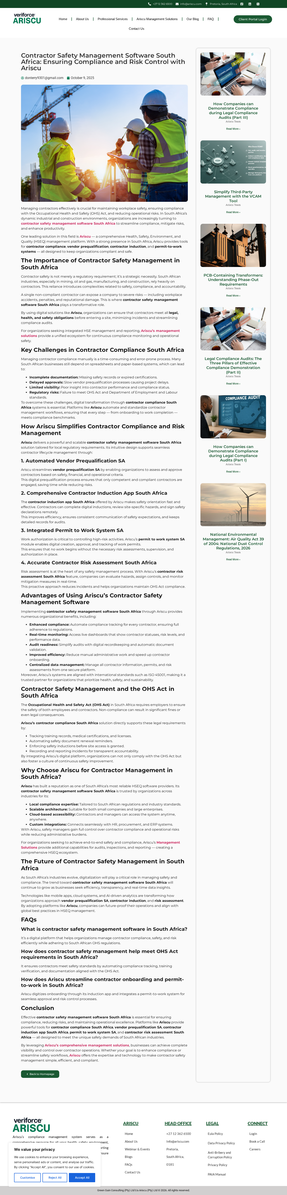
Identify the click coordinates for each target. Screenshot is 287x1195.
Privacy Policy (217, 1165)
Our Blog (193, 19)
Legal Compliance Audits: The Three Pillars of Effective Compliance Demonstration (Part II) (233, 365)
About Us (82, 19)
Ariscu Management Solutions (157, 19)
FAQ (211, 19)
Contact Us (136, 28)
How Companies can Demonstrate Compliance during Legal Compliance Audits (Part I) (233, 453)
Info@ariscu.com (177, 1141)
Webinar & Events (137, 1149)
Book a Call (257, 1141)
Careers (255, 1149)
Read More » (233, 128)
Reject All (55, 1177)
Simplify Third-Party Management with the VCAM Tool (233, 196)
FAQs (128, 1164)
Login (253, 1133)
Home (63, 19)
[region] (54, 1165)
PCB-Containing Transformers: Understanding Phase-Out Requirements (233, 280)
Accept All (82, 1177)
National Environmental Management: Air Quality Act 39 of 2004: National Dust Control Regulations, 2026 (233, 541)
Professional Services (113, 19)
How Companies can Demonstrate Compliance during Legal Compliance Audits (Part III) (233, 111)
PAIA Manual (217, 1174)
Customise (27, 1177)
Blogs (129, 1157)
